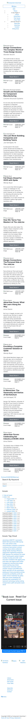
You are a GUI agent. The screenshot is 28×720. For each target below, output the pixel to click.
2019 (16, 523)
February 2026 (12, 509)
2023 (16, 516)
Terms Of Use (5, 718)
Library (17, 14)
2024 (16, 515)
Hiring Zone (15, 28)
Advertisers (17, 16)
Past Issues (17, 18)
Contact (17, 27)
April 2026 (10, 506)
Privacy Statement (15, 718)
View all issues (8, 495)
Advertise (17, 25)
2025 (16, 513)
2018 (16, 525)
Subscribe (17, 23)
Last (17, 477)
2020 (16, 522)
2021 (16, 520)
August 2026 (11, 499)
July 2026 (10, 500)
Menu (14, 6)
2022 (16, 518)
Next (15, 477)
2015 (15, 531)
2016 (16, 529)
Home (15, 11)
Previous (3, 477)
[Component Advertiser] (14, 2)
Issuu (5, 696)
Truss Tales (17, 20)
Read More (14, 77)
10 (13, 477)
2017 (16, 527)
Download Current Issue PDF (13, 651)
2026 (6, 497)
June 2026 (10, 502)
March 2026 (11, 507)
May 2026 (10, 504)
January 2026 (11, 511)
